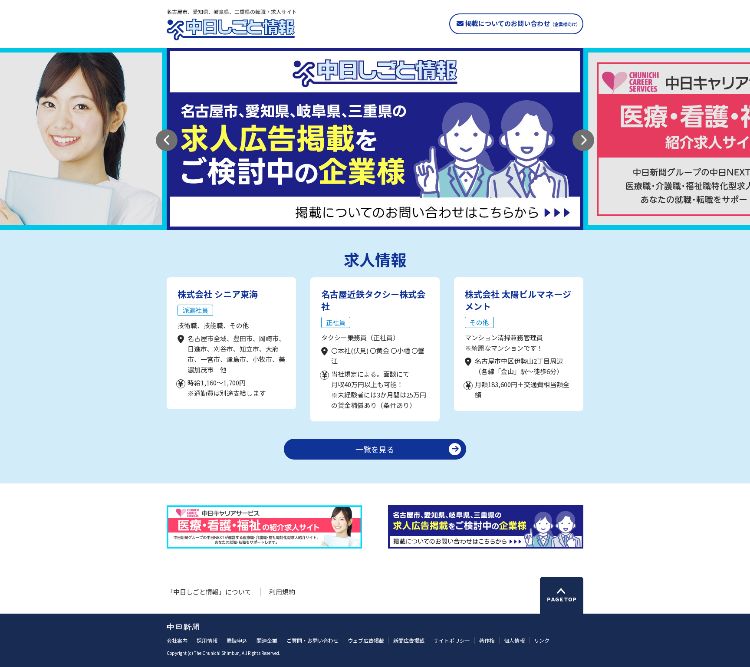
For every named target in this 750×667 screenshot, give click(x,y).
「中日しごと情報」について (209, 591)
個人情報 (514, 640)
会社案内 (177, 640)
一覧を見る (375, 449)
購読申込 (237, 640)
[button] (167, 140)
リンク (541, 640)
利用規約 (282, 591)
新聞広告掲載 (408, 640)
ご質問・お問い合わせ (312, 640)
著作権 (487, 640)
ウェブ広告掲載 (366, 640)
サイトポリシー (452, 640)
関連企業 (267, 640)
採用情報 (207, 640)
